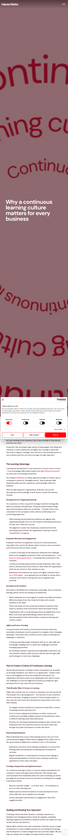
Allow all (55, 435)
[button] (64, 4)
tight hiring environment (50, 471)
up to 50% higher (16, 575)
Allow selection (34, 435)
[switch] (25, 423)
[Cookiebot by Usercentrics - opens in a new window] (58, 399)
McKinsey (20, 478)
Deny (12, 435)
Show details (58, 429)
